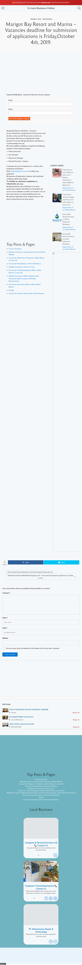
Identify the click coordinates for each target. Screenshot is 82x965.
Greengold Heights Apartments (21, 717)
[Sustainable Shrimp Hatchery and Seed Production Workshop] (57, 218)
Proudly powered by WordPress (32, 957)
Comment (6, 593)
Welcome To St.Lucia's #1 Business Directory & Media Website (41, 782)
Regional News (67, 188)
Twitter (67, 954)
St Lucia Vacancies (15, 249)
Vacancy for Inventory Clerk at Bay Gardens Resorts (26, 293)
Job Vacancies (47, 19)
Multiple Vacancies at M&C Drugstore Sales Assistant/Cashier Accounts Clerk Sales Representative (24, 278)
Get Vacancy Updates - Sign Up (19, 118)
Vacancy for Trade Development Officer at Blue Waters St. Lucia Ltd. (41, 791)
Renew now (46, 2)
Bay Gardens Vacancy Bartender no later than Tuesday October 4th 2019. (30, 572)
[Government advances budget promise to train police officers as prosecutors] (57, 198)
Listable (47, 957)
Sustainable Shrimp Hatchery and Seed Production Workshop (68, 219)
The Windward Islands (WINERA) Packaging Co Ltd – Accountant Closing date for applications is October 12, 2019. (40, 577)
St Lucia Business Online (41, 7)
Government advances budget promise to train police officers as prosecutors (68, 199)
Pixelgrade (55, 957)
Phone (10, 109)
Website (5, 638)
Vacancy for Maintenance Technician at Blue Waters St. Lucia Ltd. (41, 784)
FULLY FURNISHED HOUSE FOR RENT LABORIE (28, 709)
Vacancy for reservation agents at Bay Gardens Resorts (41, 795)
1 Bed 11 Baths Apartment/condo (21, 724)
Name (5, 618)
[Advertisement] (41, 75)
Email (10, 100)
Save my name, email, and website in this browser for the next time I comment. (33, 648)
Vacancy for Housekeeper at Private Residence (25, 264)
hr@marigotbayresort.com (20, 171)
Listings (11, 290)
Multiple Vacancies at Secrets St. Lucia (22, 267)
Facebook (60, 954)
